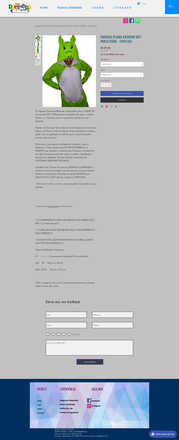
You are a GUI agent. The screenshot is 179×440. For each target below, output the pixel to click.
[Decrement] (102, 85)
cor (102, 70)
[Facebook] (131, 20)
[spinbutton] (106, 85)
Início (37, 26)
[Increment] (109, 85)
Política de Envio (104, 50)
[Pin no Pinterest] (106, 106)
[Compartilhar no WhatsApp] (111, 106)
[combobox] (122, 64)
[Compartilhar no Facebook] (102, 106)
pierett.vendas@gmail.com (98, 436)
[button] (171, 5)
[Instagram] (125, 20)
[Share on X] (115, 106)
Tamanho (105, 59)
